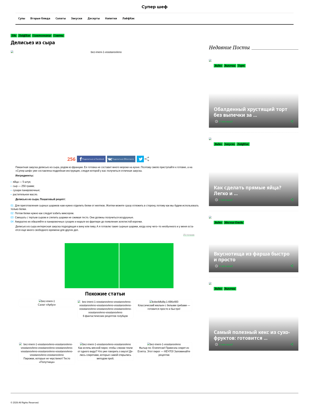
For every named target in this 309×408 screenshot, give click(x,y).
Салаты (61, 18)
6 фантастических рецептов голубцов (105, 316)
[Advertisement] (92, 265)
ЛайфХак (128, 18)
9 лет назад (224, 121)
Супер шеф (155, 6)
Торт (241, 65)
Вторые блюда (40, 18)
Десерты (94, 18)
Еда (14, 35)
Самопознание (42, 35)
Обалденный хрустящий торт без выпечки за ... (250, 112)
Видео (218, 65)
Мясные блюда (234, 222)
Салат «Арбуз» (47, 304)
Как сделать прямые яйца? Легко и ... (247, 190)
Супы (21, 18)
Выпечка (230, 65)
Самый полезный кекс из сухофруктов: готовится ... (252, 335)
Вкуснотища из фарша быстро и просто (252, 256)
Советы (58, 35)
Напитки (111, 18)
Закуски (76, 18)
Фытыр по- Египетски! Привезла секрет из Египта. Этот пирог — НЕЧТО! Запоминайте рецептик (164, 351)
